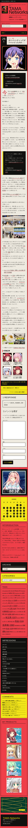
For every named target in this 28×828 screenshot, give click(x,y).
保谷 (21, 611)
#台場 (10, 162)
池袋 (9, 252)
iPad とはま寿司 (5, 711)
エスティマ (21, 597)
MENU (3, 32)
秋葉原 (17, 628)
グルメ (9, 38)
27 (10, 516)
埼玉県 (11, 617)
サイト (4, 454)
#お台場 (14, 162)
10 (24, 508)
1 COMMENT (4, 384)
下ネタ (21, 608)
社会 (9, 628)
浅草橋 (8, 625)
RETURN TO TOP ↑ (7, 823)
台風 (11, 614)
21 (14, 513)
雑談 (13, 38)
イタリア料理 (15, 595)
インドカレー (11, 597)
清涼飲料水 (18, 625)
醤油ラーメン (14, 631)
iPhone (17, 590)
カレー (12, 600)
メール (4, 448)
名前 (3, 441)
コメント (5, 420)
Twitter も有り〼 (14, 557)
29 (17, 516)
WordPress (18, 593)
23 (20, 513)
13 (10, 510)
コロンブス (7, 277)
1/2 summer (6, 590)
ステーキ (20, 600)
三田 (13, 275)
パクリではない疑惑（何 (7, 715)
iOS (12, 590)
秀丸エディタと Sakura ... (8, 659)
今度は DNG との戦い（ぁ (7, 707)
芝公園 (6, 275)
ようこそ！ (5, 644)
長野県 (21, 631)
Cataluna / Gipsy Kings (19, 347)
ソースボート (20, 297)
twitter (12, 593)
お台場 (13, 91)
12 (7, 510)
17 (24, 510)
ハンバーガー (9, 606)
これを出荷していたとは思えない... (10, 668)
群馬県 (23, 628)
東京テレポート (4, 382)
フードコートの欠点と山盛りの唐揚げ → (17, 392)
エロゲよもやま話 (6, 663)
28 (14, 516)
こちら (5, 544)
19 (7, 513)
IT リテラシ (5, 678)
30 (20, 516)
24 (24, 513)
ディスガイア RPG (19, 603)
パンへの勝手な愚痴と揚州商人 (8, 700)
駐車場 (8, 634)
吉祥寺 (17, 614)
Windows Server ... (6, 673)
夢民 (4, 245)
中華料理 (7, 611)
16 (20, 510)
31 (24, 516)
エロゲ (5, 600)
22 (17, 513)
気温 (19, 621)
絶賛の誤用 (5, 654)
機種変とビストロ (5, 702)
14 (14, 510)
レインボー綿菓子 (14, 194)
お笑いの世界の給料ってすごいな (9, 683)
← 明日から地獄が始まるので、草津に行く (10, 387)
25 (4, 516)
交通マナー (16, 611)
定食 (18, 617)
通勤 (6, 631)
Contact (4, 649)
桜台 (12, 621)
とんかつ (7, 595)
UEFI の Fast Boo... (6, 687)
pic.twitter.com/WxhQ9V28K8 (12, 77)
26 (7, 516)
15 (17, 510)
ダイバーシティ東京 (17, 178)
